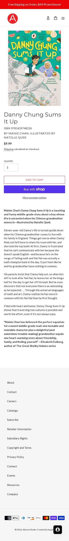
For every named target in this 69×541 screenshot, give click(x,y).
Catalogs (12, 410)
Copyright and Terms (19, 447)
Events (11, 475)
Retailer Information (19, 429)
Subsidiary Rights (17, 438)
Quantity (8, 161)
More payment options (35, 197)
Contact (12, 391)
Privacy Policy (15, 456)
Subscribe (12, 419)
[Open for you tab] (57, 529)
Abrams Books (29, 529)
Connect (12, 466)
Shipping (8, 149)
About (10, 382)
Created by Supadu (45, 529)
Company (12, 494)
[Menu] (63, 18)
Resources (13, 484)
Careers (11, 401)
